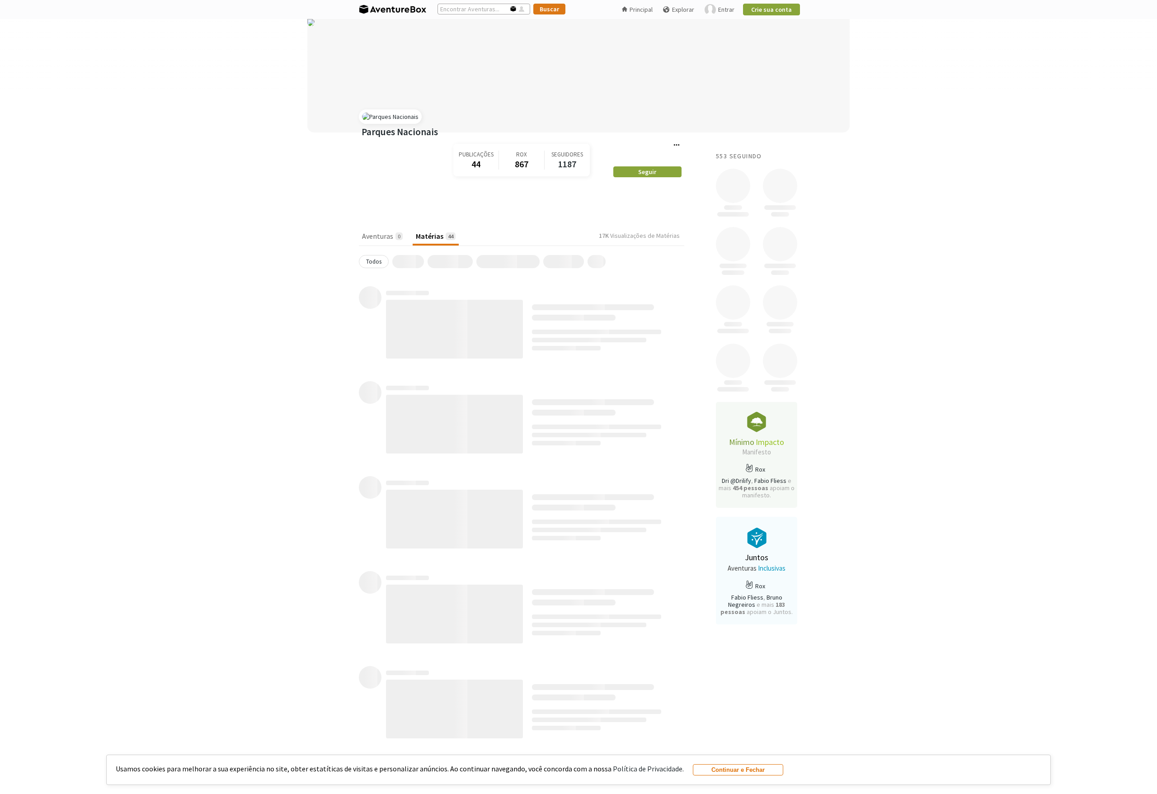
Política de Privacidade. (648, 768)
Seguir (647, 172)
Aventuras (381, 236)
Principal (641, 9)
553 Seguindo (739, 156)
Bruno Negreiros (755, 601)
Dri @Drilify (736, 481)
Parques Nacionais (400, 132)
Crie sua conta (771, 9)
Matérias (434, 236)
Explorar (683, 9)
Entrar (726, 9)
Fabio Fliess (770, 481)
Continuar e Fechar (738, 769)
